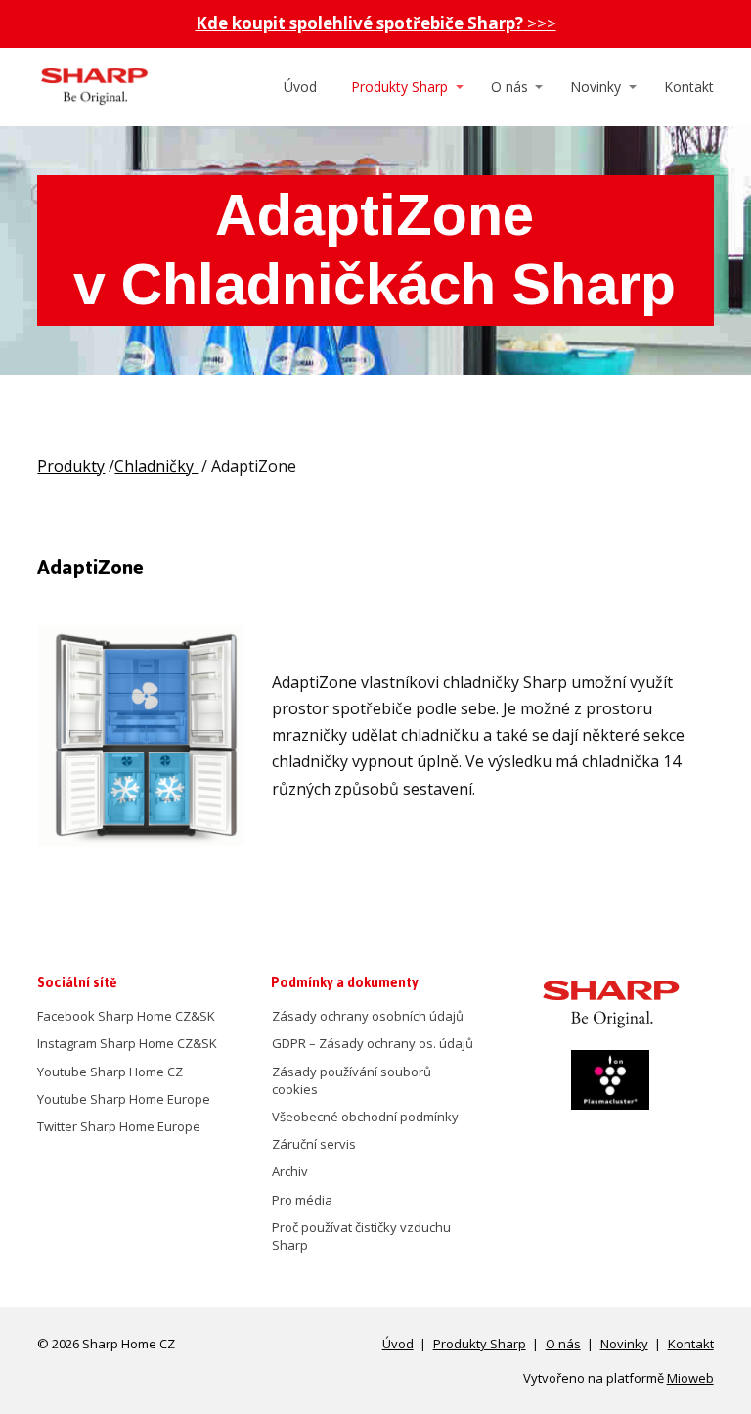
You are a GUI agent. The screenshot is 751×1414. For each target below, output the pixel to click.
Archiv (290, 1171)
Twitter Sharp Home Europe (118, 1126)
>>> (376, 23)
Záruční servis (314, 1144)
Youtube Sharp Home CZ (110, 1071)
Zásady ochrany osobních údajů (368, 1016)
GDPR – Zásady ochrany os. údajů (372, 1043)
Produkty (71, 466)
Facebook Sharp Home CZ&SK (126, 1016)
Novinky (595, 86)
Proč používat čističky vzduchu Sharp (361, 1236)
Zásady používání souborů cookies (351, 1080)
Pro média (302, 1200)
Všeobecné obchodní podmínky (365, 1116)
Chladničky (156, 466)
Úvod (300, 86)
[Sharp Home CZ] (93, 87)
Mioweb (690, 1378)
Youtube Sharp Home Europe (123, 1099)
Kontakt (689, 86)
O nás (509, 86)
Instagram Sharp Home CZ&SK (127, 1043)
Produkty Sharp (399, 86)
